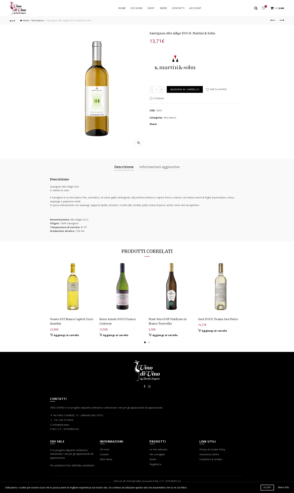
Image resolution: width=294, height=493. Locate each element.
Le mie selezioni (158, 449)
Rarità (153, 459)
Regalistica (155, 464)
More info (283, 487)
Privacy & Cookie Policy (212, 449)
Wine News (106, 459)
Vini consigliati (157, 454)
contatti (178, 8)
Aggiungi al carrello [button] (66, 335)
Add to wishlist (218, 89)
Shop (151, 8)
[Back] (12, 20)
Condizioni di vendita (210, 459)
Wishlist (265, 6)
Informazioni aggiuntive (159, 167)
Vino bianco (37, 20)
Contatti (104, 454)
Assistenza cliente (209, 454)
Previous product (273, 20)
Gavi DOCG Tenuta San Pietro (218, 319)
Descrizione (124, 167)
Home (122, 8)
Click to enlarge (138, 143)
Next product (281, 20)
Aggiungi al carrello (184, 89)
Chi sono (136, 8)
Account (195, 8)
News (163, 8)
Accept (267, 487)
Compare (158, 98)
